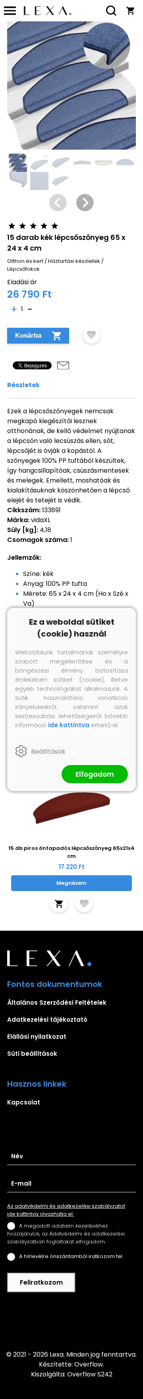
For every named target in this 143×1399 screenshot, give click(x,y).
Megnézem (71, 883)
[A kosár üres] (130, 10)
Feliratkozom (41, 1282)
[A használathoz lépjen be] (91, 335)
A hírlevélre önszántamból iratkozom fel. (71, 1256)
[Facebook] (71, 1321)
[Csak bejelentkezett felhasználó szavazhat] (11, 225)
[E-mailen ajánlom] (63, 365)
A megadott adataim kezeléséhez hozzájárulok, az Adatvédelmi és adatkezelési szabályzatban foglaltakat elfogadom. (66, 1233)
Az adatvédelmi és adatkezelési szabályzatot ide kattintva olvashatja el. (66, 1210)
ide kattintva (68, 725)
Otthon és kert (25, 261)
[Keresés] (111, 10)
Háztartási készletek (74, 261)
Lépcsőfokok (23, 269)
